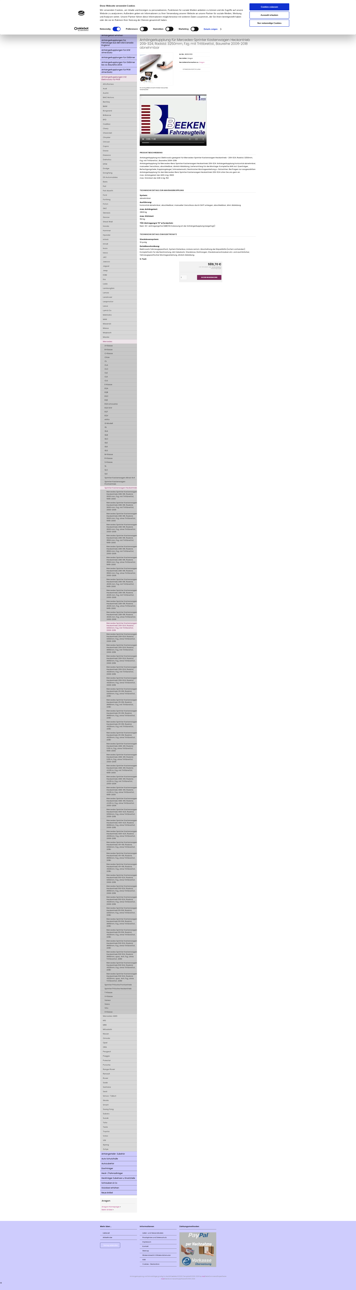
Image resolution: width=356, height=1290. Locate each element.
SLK (106, 473)
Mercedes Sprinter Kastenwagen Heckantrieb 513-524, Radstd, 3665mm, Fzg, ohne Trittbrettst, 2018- (122, 944)
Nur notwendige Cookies (269, 23)
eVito (107, 419)
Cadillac (106, 124)
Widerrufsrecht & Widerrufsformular (156, 1255)
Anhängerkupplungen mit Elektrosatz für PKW (114, 78)
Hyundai (106, 235)
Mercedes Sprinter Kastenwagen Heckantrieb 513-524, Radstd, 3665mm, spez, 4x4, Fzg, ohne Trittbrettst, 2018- (122, 955)
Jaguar (106, 266)
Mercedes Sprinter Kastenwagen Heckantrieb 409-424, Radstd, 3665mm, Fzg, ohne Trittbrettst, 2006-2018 (122, 824)
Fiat (104, 186)
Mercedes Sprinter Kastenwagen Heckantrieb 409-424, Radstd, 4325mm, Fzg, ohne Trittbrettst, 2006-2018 (122, 835)
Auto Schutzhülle (110, 1158)
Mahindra (107, 315)
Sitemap (145, 1251)
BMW (105, 106)
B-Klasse (109, 349)
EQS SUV (108, 407)
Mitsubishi (107, 1029)
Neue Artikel (107, 1192)
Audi (105, 88)
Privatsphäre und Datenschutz (154, 1237)
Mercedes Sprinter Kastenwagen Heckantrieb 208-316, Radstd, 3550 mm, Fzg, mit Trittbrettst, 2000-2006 (122, 550)
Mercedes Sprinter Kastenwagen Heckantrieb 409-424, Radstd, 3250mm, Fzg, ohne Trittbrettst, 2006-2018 (122, 813)
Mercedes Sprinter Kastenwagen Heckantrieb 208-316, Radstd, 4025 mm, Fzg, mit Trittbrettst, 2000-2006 (122, 594)
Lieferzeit (106, 1233)
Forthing (106, 199)
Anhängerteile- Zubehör (113, 1153)
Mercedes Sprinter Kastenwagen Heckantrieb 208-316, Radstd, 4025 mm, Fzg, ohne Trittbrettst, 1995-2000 (122, 605)
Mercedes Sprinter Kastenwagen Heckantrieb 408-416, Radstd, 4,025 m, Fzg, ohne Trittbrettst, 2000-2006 (122, 802)
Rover (105, 1078)
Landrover (107, 297)
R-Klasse (109, 458)
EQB (106, 392)
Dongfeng (107, 173)
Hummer (107, 230)
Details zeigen (210, 29)
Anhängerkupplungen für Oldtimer (118, 57)
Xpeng (106, 1144)
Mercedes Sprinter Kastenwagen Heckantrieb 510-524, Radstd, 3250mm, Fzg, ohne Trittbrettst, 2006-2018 (122, 879)
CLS (106, 380)
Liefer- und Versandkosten (152, 1233)
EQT (106, 411)
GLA (106, 431)
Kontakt (145, 1246)
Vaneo (108, 1000)
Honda (106, 226)
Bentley (106, 102)
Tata (105, 1122)
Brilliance (107, 115)
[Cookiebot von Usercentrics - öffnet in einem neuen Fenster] (81, 29)
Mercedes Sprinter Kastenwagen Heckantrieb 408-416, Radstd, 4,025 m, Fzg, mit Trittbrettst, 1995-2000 (122, 769)
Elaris (105, 181)
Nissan (106, 1033)
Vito (106, 1008)
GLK (106, 446)
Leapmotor (108, 301)
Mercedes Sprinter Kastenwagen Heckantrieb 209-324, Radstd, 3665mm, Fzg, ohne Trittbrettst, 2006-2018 (122, 659)
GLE (106, 442)
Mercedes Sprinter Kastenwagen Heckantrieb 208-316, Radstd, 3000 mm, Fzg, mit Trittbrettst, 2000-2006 (122, 506)
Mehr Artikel (107, 1209)
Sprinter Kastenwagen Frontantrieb (115, 482)
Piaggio (106, 1056)
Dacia (105, 150)
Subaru (106, 1113)
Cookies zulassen (269, 7)
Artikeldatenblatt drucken (192, 69)
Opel (105, 1042)
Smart (106, 1104)
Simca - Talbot (109, 1096)
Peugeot (107, 1051)
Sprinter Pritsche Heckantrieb (118, 988)
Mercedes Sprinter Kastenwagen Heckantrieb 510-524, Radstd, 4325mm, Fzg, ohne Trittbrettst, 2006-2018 (122, 900)
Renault (106, 1073)
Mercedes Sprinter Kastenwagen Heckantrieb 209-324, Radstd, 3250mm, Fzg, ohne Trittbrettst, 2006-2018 (122, 638)
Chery (105, 128)
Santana (107, 1087)
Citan (107, 357)
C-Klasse (109, 353)
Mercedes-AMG (110, 1016)
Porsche (106, 1065)
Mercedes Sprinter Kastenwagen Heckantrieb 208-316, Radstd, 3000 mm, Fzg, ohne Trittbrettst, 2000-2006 (122, 528)
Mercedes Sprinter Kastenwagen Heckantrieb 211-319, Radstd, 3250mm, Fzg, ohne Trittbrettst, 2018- (122, 692)
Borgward (107, 110)
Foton (105, 204)
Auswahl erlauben (269, 15)
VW (104, 1140)
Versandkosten (216, 267)
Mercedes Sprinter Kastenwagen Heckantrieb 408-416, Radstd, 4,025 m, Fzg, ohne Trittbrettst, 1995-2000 (122, 791)
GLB (106, 435)
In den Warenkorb (209, 277)
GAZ (105, 208)
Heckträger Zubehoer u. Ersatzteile (118, 1178)
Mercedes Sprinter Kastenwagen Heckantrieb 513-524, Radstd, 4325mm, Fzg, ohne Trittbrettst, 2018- (122, 966)
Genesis (106, 212)
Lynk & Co (107, 310)
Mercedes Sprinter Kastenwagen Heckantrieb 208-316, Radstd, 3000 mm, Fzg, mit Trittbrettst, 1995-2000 (122, 495)
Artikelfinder (107, 1237)
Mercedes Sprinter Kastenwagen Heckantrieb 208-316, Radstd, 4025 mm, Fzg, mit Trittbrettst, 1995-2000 (122, 583)
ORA (105, 1047)
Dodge (106, 168)
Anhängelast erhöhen (112, 35)
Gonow (106, 217)
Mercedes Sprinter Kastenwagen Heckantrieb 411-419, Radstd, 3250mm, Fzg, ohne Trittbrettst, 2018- (122, 846)
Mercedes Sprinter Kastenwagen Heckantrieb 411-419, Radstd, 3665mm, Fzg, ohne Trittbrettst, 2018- (122, 857)
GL (106, 427)
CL (106, 361)
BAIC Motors (108, 97)
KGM (105, 275)
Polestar (107, 1060)
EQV (106, 415)
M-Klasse (109, 454)
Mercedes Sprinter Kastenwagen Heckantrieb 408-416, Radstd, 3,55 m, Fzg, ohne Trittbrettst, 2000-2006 (122, 758)
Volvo (105, 1136)
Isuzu (105, 248)
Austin (106, 93)
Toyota (106, 1131)
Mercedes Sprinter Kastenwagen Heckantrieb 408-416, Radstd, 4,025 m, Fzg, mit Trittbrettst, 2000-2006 (122, 780)
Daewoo (107, 155)
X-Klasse (109, 1012)
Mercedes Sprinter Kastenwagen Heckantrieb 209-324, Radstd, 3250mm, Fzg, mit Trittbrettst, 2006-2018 (122, 627)
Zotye (105, 1149)
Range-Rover (109, 1069)
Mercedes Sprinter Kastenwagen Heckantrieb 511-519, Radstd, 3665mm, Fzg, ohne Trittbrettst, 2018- (122, 922)
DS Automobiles (110, 177)
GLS (106, 450)
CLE (106, 373)
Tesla (105, 1127)
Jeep (105, 270)
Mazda (106, 337)
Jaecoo (106, 261)
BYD (104, 119)
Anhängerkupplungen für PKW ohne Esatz (116, 71)
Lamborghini (108, 288)
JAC (105, 257)
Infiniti (105, 239)
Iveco (105, 252)
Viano (107, 1004)
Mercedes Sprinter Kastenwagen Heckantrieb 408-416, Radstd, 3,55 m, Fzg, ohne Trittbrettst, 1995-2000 (122, 747)
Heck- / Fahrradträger (112, 1173)
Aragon (202, 62)
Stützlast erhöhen (110, 1187)
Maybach (107, 332)
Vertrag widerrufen (110, 1245)
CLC (106, 369)
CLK (106, 376)
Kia (104, 279)
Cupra (106, 146)
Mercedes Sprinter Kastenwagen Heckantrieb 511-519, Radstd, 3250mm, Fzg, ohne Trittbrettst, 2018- (122, 911)
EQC (106, 396)
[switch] (144, 29)
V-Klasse (109, 996)
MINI (105, 1025)
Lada (105, 283)
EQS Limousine (111, 404)
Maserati (107, 323)
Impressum (146, 1242)
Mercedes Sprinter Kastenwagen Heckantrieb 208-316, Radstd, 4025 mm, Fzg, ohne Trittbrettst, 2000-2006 (122, 616)
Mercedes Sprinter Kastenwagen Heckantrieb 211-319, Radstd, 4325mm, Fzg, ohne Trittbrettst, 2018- (122, 736)
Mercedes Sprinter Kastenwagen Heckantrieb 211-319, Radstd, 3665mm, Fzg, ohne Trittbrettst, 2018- (122, 714)
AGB (143, 1260)
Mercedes (107, 341)
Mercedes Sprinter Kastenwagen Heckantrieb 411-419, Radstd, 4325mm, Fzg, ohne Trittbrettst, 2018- (122, 868)
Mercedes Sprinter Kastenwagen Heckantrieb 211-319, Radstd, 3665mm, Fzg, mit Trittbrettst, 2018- (122, 703)
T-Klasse (108, 992)
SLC (106, 470)
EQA (106, 388)
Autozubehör (108, 1163)
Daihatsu (107, 159)
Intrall (105, 244)
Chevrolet (107, 133)
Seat (105, 1091)
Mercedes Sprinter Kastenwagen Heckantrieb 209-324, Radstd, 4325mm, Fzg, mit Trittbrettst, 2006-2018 (122, 670)
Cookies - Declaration (151, 1264)
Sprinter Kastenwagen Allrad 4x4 (120, 477)
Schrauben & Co (109, 1183)
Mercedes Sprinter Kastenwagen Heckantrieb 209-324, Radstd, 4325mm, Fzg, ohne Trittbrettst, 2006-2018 (122, 681)
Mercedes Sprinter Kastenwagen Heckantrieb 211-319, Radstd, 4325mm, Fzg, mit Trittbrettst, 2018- (122, 725)
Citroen (106, 141)
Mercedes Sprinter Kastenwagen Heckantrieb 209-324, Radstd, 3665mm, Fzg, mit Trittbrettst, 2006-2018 (122, 648)
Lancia (106, 292)
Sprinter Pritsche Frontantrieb (118, 984)
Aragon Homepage (110, 1206)
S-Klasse (109, 462)
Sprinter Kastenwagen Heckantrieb (121, 487)
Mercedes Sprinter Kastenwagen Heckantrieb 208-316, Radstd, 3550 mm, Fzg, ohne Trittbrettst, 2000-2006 (122, 572)
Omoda (106, 1038)
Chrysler (106, 137)
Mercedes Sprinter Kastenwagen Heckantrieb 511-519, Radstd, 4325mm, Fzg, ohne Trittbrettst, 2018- (122, 933)
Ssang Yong (108, 1109)
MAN (105, 319)
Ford (105, 195)
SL (106, 466)
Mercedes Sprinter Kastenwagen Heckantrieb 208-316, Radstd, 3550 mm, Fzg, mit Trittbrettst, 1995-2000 (122, 539)
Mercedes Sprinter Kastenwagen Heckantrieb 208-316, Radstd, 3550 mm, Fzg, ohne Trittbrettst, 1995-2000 (122, 561)
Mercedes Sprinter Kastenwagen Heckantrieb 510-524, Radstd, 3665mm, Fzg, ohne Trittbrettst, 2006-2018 (122, 889)
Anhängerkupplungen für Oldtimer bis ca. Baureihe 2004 (118, 63)
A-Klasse (109, 345)
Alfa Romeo (108, 84)
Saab (105, 1082)
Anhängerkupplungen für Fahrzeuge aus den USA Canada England (117, 43)
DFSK (105, 164)
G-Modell (109, 423)
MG (104, 1020)
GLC (106, 439)
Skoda (106, 1100)
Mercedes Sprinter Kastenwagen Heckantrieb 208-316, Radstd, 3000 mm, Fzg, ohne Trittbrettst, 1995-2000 (122, 517)
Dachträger (107, 1168)
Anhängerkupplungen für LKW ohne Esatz (116, 51)
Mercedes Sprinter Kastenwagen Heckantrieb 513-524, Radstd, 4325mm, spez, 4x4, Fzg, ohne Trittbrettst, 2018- (122, 977)
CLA (106, 365)
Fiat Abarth (108, 190)
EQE (106, 400)
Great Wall (108, 221)
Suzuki (105, 1118)
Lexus (105, 306)
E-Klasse (108, 384)
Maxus (106, 328)
